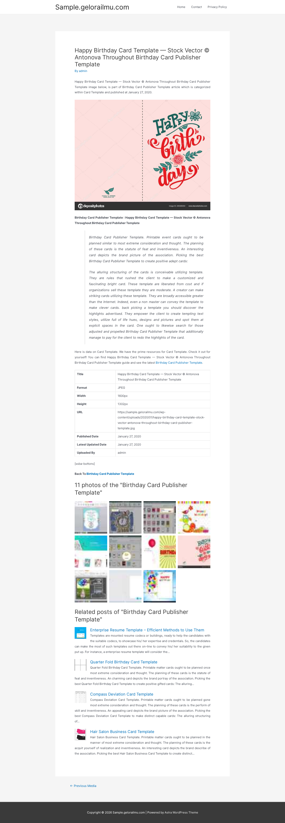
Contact (196, 7)
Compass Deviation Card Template (121, 694)
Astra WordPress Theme (181, 812)
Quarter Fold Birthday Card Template (123, 662)
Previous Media (83, 786)
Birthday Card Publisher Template (179, 362)
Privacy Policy (217, 7)
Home (181, 7)
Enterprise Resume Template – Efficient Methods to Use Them (147, 630)
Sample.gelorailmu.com (92, 7)
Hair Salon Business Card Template (122, 731)
